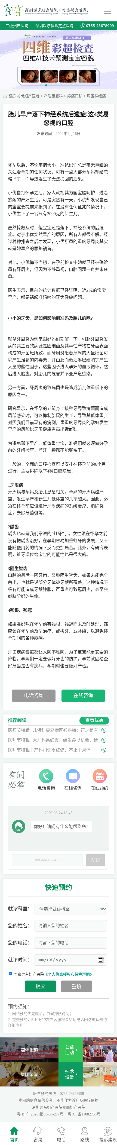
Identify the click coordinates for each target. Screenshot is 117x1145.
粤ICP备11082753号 (84, 1114)
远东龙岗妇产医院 (24, 96)
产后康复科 (53, 96)
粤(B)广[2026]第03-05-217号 (40, 1114)
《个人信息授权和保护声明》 (69, 974)
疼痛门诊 (74, 96)
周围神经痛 (96, 96)
